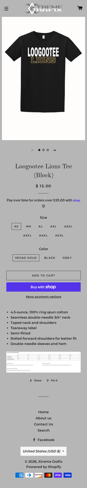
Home (43, 412)
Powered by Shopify (43, 467)
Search (44, 430)
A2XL (68, 226)
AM (28, 226)
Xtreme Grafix (50, 462)
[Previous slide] (32, 150)
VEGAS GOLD (26, 257)
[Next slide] (54, 150)
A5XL (59, 235)
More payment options (43, 297)
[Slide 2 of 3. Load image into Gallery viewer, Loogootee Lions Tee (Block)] (43, 150)
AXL (53, 226)
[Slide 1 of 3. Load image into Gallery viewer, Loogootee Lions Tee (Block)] (39, 150)
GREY (67, 257)
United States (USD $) (41, 451)
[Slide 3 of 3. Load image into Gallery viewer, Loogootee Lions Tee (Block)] (48, 150)
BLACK (49, 257)
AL (40, 226)
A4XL (43, 235)
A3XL (27, 235)
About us (43, 418)
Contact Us (43, 424)
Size (43, 218)
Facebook (45, 440)
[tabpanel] (43, 78)
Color (43, 249)
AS (16, 226)
